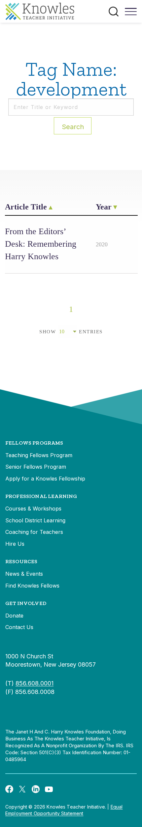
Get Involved (25, 603)
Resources (21, 561)
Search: (73, 127)
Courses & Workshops (33, 508)
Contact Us (19, 627)
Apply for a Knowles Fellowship (45, 478)
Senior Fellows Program (35, 466)
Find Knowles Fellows (32, 585)
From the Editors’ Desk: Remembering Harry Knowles (40, 244)
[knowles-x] (22, 789)
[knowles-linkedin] (36, 789)
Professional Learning (41, 496)
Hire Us (14, 543)
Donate (14, 615)
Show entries (71, 331)
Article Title (26, 207)
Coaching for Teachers (34, 532)
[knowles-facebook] (9, 789)
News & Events (24, 573)
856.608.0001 (34, 683)
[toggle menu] (131, 14)
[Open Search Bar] (114, 11)
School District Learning (35, 520)
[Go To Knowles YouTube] (49, 789)
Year (104, 207)
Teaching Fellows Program (38, 455)
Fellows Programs (34, 443)
